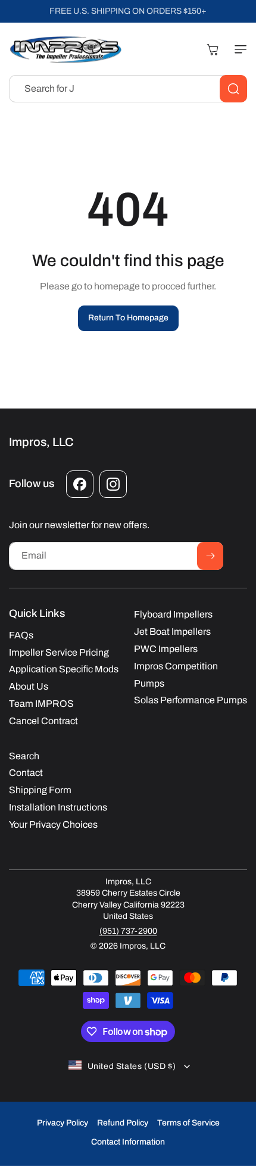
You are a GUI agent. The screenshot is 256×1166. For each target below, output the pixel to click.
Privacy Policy (62, 1122)
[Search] (233, 88)
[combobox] (128, 89)
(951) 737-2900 (128, 931)
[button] (238, 49)
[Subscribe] (210, 556)
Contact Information (128, 1141)
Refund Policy (122, 1122)
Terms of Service (188, 1122)
